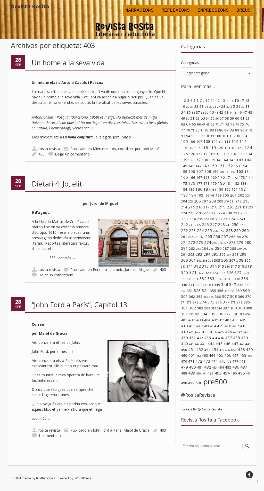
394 (203, 313)
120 (220, 147)
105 (184, 141)
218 (214, 206)
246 (205, 224)
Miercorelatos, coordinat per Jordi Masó (126, 148)
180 (221, 183)
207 (205, 201)
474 (214, 361)
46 (240, 112)
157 (199, 171)
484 (221, 367)
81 (202, 130)
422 (198, 332)
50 (187, 118)
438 (236, 337)
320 (184, 272)
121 (227, 147)
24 (206, 106)
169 (214, 177)
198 (212, 195)
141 (226, 160)
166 (192, 177)
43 (226, 112)
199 (219, 195)
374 (203, 302)
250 (235, 224)
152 (229, 165)
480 (192, 367)
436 (221, 338)
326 (230, 272)
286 (218, 248)
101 (225, 136)
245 (198, 224)
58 (227, 118)
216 (199, 207)
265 (208, 236)
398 (235, 313)
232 (243, 212)
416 (227, 325)
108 (206, 141)
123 (240, 147)
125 (184, 153)
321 (193, 272)
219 (222, 206)
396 (219, 313)
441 (191, 344)
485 (228, 367)
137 (197, 159)
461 (191, 355)
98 (207, 136)
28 (223, 106)
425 (221, 332)
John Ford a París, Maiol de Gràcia (121, 430)
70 (217, 124)
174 (249, 177)
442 (197, 344)
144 (247, 159)
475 (222, 361)
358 (232, 291)
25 (210, 106)
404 (207, 320)
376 (219, 302)
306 (224, 260)
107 (199, 141)
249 (228, 225)
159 (215, 171)
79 (192, 130)
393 (197, 314)
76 (247, 124)
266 (216, 236)
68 (207, 124)
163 (239, 171)
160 (221, 172)
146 (191, 165)
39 (206, 112)
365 (211, 297)
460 (184, 355)
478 (243, 361)
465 (219, 355)
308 (239, 260)
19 (183, 106)
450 (184, 349)
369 (241, 296)
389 (241, 307)
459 (249, 349)
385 (213, 308)
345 (217, 284)
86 (221, 130)
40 (211, 112)
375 (211, 302)
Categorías (190, 62)
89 (237, 130)
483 (214, 367)
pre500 (215, 381)
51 (192, 118)
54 (207, 118)
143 (239, 159)
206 (197, 201)
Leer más (66, 257)
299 (243, 254)
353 (197, 290)
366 (218, 296)
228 (214, 213)
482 (207, 367)
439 (244, 337)
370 (248, 296)
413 (206, 326)
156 (191, 171)
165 (184, 177)
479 (184, 367)
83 (212, 130)
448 (242, 344)
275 (214, 243)
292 (191, 254)
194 (192, 195)
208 (212, 201)
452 (199, 349)
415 (220, 326)
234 (192, 218)
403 (41, 154)
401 (184, 320)
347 (232, 284)
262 (190, 237)
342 (198, 284)
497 (248, 373)
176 (191, 183)
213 (246, 201)
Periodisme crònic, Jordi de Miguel (121, 269)
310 (183, 266)
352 (190, 290)
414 (213, 326)
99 (212, 136)
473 (206, 361)
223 (250, 207)
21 (191, 106)
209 (220, 201)
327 (238, 272)
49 (183, 118)
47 (245, 112)
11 (213, 100)
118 (204, 147)
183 (243, 183)
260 (245, 230)
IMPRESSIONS (213, 10)
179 (214, 183)
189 (220, 189)
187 (206, 189)
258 (229, 230)
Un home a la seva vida (68, 62)
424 (213, 331)
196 (206, 195)
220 (230, 206)
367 (225, 296)
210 (226, 201)
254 (200, 230)
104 (244, 136)
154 (244, 165)
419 (184, 331)
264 (202, 237)
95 (193, 136)
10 (207, 100)
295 (214, 254)
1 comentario (49, 435)
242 (184, 224)
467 (235, 355)
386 (219, 308)
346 (224, 284)
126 (192, 154)
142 (232, 160)
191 (235, 189)
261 (184, 236)
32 (242, 106)
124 (248, 147)
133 (241, 153)
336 (230, 279)
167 (199, 177)
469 (250, 355)
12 (218, 100)
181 (229, 183)
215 (191, 206)
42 (221, 112)
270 (245, 236)
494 (226, 373)
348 (240, 284)
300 (184, 260)
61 (242, 118)
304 (210, 260)
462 (198, 355)
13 (223, 100)
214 (184, 207)
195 (200, 195)
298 (235, 254)
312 (197, 266)
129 (213, 154)
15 (231, 101)
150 (213, 165)
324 (215, 272)
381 (184, 307)
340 (184, 284)
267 (224, 236)
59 (232, 118)
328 (246, 272)
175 (184, 183)
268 (232, 236)
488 (184, 373)
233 (184, 218)
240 (234, 218)
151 (221, 165)
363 (199, 296)
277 (226, 243)
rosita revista (49, 148)
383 (200, 308)
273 (199, 242)
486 (235, 367)
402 (191, 319)
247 (213, 224)
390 (249, 308)
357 (226, 291)
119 (212, 147)
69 (212, 124)
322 (201, 272)
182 (236, 183)
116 (190, 148)
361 (184, 296)
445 (219, 343)
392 (191, 314)
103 (239, 136)
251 (243, 224)
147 (198, 165)
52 (197, 118)
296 (222, 254)
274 (207, 242)
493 (218, 373)
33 (247, 106)
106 (192, 141)
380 (247, 302)
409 (243, 319)
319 (248, 266)
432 (200, 338)
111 (227, 141)
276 (220, 243)
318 (241, 266)
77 (183, 130)
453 (207, 349)
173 (242, 177)
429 (247, 332)
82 (207, 130)
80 (197, 130)
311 (190, 266)
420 (191, 332)
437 (228, 337)
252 (184, 230)
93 (183, 136)
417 (235, 325)
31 (238, 106)
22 (196, 106)
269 (238, 237)
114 (243, 141)
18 (247, 100)
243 (191, 225)
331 (195, 278)
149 (206, 165)
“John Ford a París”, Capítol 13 (79, 304)
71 (222, 124)
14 (227, 101)
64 (188, 124)
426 (228, 331)
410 (184, 325)
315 (221, 266)
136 (190, 160)
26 (214, 106)
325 (222, 272)
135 (184, 160)
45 (235, 112)
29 (227, 106)
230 (229, 213)
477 (235, 361)
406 (221, 320)
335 (225, 279)
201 (233, 195)
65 (194, 124)
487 (243, 367)
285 (211, 249)
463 (205, 355)
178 (206, 183)
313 (205, 266)
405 (214, 319)
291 (184, 254)
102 (232, 136)
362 (192, 296)
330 (189, 279)
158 (207, 171)
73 (232, 124)
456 (227, 350)
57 (222, 118)
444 (211, 343)
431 (192, 337)
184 (184, 189)
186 (198, 189)
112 (235, 141)
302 (199, 260)
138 (205, 160)
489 (191, 373)
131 (227, 154)
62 (247, 118)
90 (242, 130)
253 (192, 230)
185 (191, 189)
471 (191, 361)
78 (188, 130)
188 (213, 189)
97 (203, 136)
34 (183, 112)
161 (227, 172)
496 (241, 373)
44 (231, 112)
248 (221, 224)
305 (217, 260)
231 (236, 213)
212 (239, 201)
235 (200, 219)
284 (205, 248)
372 (189, 302)
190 (227, 189)
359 (239, 290)
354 (205, 290)
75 (242, 124)
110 (221, 142)
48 (250, 112)
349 (247, 284)
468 (243, 355)
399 (242, 314)
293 (198, 254)
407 (228, 320)
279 (239, 242)
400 (247, 314)
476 (229, 361)
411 (192, 326)
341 (191, 284)
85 (216, 130)
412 (199, 325)
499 (191, 383)
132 (234, 154)
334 (219, 278)
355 (213, 290)
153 (237, 165)
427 (235, 332)
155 (184, 171)
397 (227, 314)
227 (206, 212)
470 (184, 361)
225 (191, 213)
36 (193, 112)
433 (207, 337)
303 (205, 260)
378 (233, 302)
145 (184, 165)
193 (184, 195)
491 (204, 373)
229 (222, 213)
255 (208, 230)
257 (222, 230)
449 (248, 343)
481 (200, 367)
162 (233, 172)
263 (196, 237)
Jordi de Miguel (104, 203)
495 (234, 373)
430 (184, 337)
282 (192, 248)
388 (233, 307)
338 (237, 278)
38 (202, 112)
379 (239, 302)
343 (205, 285)
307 (232, 260)
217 (206, 207)
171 (229, 177)
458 (241, 349)
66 (199, 124)
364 (205, 297)
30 (232, 106)
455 (221, 350)
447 (235, 343)
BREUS (243, 10)
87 (226, 130)
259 (237, 230)
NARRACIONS (139, 10)
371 (183, 302)
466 (227, 355)
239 (226, 218)
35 (189, 112)
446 (227, 343)
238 (219, 219)
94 (188, 136)
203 (247, 195)
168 (206, 177)
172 (235, 178)
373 (195, 302)
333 (211, 278)
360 (246, 290)
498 (184, 383)
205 (190, 201)
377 (226, 302)
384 (207, 308)
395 (211, 313)
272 (191, 242)
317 (234, 266)
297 (229, 254)
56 (217, 118)
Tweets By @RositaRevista (201, 409)
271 (184, 242)
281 (184, 248)
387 (226, 308)
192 (242, 189)
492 (211, 373)
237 (212, 219)
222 (245, 207)
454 (214, 349)
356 (220, 290)
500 (198, 382)
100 (218, 136)
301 (192, 260)
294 (206, 254)
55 (212, 118)
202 (241, 195)
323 (208, 272)
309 (247, 260)
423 (205, 331)
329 (183, 279)
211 (232, 201)
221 (238, 206)
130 (219, 154)
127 (199, 154)
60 (237, 118)
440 (184, 343)
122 (234, 148)
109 (214, 141)
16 (236, 100)
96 (198, 136)
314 (213, 266)
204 (184, 201)
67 (203, 124)
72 (227, 124)
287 (226, 248)
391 (184, 313)
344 (210, 285)
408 (235, 320)
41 (216, 112)
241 (242, 218)
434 (214, 338)
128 (206, 154)
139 (212, 160)
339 (244, 278)
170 (221, 177)
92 (251, 130)
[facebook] (249, 475)
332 (203, 278)
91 (247, 130)
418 (243, 326)
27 (218, 106)
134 (249, 154)
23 (202, 106)
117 (197, 147)
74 (237, 124)
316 (227, 266)
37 (198, 112)
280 (247, 242)
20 (187, 106)
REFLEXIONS (175, 10)
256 (215, 231)
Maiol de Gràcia (53, 333)
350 (183, 291)
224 (184, 213)
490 (198, 373)
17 (242, 100)
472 (198, 361)
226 (198, 212)
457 (234, 349)
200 (226, 195)
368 (233, 296)
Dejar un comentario (72, 154)
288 (233, 248)
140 (219, 160)
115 (184, 147)
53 (203, 118)
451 (191, 349)
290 (245, 249)
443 (203, 343)
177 (199, 183)
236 (206, 219)
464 (212, 355)
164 (247, 171)
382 (192, 307)
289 (239, 249)
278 (232, 242)
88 (231, 130)
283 (198, 249)
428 (241, 332)
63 (183, 124)
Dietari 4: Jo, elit (57, 184)
